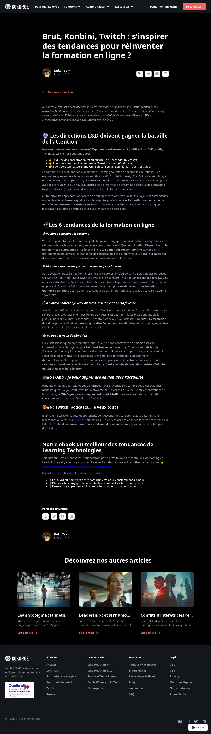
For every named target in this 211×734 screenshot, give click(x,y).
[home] (17, 6)
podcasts (79, 420)
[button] (72, 6)
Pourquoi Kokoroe (47, 6)
